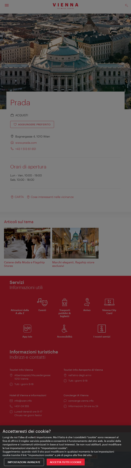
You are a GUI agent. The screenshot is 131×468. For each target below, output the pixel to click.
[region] (65, 446)
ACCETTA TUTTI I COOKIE (66, 462)
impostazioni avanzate (24, 462)
